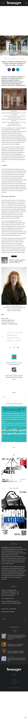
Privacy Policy (4, 608)
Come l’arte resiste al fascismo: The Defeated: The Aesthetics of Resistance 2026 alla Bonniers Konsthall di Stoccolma (17, 637)
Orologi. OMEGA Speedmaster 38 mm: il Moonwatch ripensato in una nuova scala (17, 659)
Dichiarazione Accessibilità (7, 611)
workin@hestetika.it (9, 598)
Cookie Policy (12, 608)
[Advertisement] (14, 21)
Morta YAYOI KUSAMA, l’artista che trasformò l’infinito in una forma (16, 652)
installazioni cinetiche (12, 335)
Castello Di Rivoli (18, 332)
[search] (24, 397)
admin (5, 58)
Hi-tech (9, 656)
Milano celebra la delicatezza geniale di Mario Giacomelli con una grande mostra (14, 376)
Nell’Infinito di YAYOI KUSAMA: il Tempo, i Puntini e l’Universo (16, 645)
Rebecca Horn (10, 340)
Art (8, 58)
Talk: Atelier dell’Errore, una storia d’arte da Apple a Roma (14, 363)
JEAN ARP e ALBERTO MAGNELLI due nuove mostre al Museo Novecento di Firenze (17, 261)
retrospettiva (18, 340)
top (10, 642)
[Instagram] (15, 674)
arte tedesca (10, 332)
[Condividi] (9, 69)
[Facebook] (12, 674)
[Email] (13, 69)
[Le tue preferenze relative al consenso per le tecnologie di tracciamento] (25, 717)
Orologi (12, 656)
